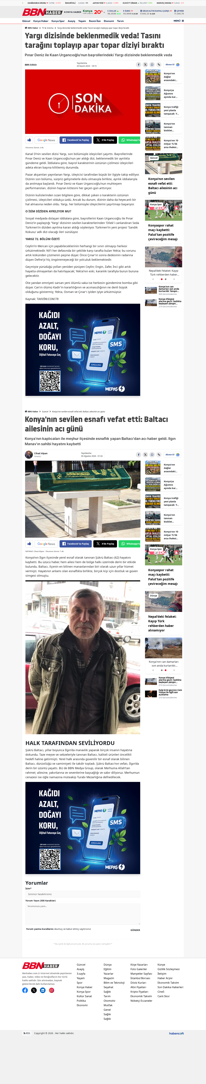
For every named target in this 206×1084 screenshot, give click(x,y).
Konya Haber (40, 21)
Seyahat (108, 987)
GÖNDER (135, 930)
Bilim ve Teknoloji (114, 982)
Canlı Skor (164, 996)
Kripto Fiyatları (139, 991)
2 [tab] (165, 279)
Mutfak (108, 1005)
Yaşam (82, 21)
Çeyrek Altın (183, 11)
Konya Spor (58, 21)
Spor (80, 982)
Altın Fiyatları (138, 987)
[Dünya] (163, 601)
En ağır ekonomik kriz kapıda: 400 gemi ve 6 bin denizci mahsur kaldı (163, 272)
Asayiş (71, 21)
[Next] (174, 278)
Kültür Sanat (84, 996)
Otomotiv (109, 1000)
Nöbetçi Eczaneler (141, 1000)
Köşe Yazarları (139, 964)
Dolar (112, 11)
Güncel (26, 21)
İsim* (28, 888)
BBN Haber (32, 28)
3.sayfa (81, 973)
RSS (27, 1033)
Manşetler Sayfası (141, 973)
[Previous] (153, 278)
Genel (107, 1009)
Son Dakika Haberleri (170, 987)
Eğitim (107, 969)
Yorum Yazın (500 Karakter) (40, 900)
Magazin (109, 978)
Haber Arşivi (165, 978)
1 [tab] (162, 279)
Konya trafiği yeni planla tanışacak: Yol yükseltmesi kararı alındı (171, 110)
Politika (81, 1000)
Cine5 (161, 991)
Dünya (108, 964)
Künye (161, 964)
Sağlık (107, 991)
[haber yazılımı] (176, 1033)
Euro (127, 11)
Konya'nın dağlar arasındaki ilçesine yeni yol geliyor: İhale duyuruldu (170, 77)
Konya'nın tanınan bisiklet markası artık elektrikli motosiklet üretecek (171, 127)
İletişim (162, 973)
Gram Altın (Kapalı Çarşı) (156, 11)
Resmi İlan (95, 21)
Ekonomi (109, 21)
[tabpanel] (163, 264)
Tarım (120, 21)
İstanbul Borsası (140, 978)
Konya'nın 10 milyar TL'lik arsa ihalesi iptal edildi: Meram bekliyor (171, 144)
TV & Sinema (47, 28)
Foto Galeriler (139, 969)
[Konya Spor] (163, 210)
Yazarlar (108, 973)
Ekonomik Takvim (141, 996)
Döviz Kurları (138, 982)
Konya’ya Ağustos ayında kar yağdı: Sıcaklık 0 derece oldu (172, 94)
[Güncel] (163, 163)
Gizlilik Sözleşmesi (169, 969)
